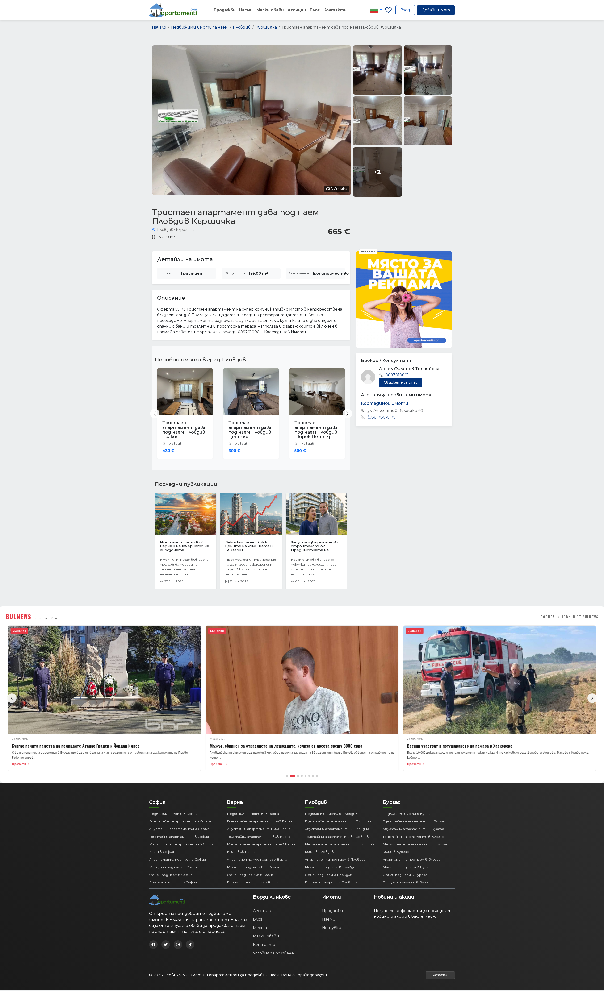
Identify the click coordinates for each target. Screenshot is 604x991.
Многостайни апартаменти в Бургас (416, 845)
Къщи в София (161, 852)
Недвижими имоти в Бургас (407, 814)
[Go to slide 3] (296, 777)
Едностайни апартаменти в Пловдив (338, 822)
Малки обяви (270, 10)
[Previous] (12, 699)
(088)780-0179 (382, 417)
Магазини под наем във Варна (253, 868)
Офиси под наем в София (170, 876)
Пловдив (242, 27)
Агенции (297, 10)
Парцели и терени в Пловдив (331, 883)
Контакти (335, 10)
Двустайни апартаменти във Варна (258, 830)
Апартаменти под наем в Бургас (411, 860)
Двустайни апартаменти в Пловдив (337, 830)
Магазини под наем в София (173, 868)
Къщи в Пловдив (319, 852)
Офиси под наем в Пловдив (328, 876)
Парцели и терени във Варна (252, 883)
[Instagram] (178, 945)
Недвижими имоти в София (173, 814)
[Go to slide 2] (291, 777)
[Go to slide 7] (313, 777)
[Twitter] (165, 945)
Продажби (224, 10)
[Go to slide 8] (317, 777)
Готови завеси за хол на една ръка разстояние (248, 544)
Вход (405, 10)
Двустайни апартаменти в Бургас (413, 830)
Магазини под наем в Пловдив (331, 868)
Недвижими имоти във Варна (253, 814)
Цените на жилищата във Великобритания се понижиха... (314, 546)
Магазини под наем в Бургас (407, 868)
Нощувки (331, 928)
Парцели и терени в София (173, 883)
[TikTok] (190, 945)
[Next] (592, 699)
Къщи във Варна (241, 852)
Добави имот (436, 10)
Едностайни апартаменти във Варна (259, 822)
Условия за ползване (273, 954)
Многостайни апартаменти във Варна (261, 845)
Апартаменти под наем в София (177, 860)
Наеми (246, 10)
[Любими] (388, 10)
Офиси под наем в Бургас (405, 876)
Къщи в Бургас (396, 852)
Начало (159, 27)
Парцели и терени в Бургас (407, 883)
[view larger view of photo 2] (377, 70)
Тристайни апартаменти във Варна (258, 837)
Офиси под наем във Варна (250, 876)
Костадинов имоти (384, 403)
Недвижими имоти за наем (199, 27)
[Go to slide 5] (305, 777)
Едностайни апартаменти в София (180, 822)
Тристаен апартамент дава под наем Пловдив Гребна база (183, 429)
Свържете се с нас (400, 382)
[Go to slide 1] (287, 777)
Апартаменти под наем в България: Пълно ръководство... (184, 546)
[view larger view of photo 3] (428, 70)
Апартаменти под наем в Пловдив (335, 860)
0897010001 (397, 375)
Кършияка (266, 27)
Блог (315, 10)
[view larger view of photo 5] (428, 121)
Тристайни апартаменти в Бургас (413, 837)
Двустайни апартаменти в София (179, 830)
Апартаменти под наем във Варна (257, 860)
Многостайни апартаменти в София (181, 845)
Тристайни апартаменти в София (179, 837)
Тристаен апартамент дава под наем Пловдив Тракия (249, 429)
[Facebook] (153, 945)
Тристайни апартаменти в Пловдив (337, 837)
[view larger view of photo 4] (377, 121)
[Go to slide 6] (309, 777)
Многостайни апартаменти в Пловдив (339, 845)
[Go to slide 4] (302, 777)
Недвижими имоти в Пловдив (331, 814)
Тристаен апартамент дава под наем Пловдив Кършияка (315, 429)
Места (260, 928)
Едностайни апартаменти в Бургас (414, 822)
